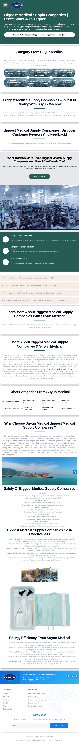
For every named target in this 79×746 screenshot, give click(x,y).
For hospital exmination (65, 402)
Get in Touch (39, 176)
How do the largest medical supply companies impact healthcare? (30, 285)
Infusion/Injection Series (29, 402)
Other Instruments (68, 408)
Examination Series (65, 369)
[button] (5, 5)
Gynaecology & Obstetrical (50, 369)
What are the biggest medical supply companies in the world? (29, 278)
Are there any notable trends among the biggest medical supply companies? (35, 300)
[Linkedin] (68, 676)
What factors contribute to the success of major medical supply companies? (34, 293)
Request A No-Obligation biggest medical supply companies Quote (39, 35)
